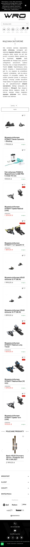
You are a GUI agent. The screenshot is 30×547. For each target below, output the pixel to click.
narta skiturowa (8, 50)
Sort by (13, 105)
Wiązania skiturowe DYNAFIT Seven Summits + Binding (14, 139)
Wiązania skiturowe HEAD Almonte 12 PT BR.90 (15, 279)
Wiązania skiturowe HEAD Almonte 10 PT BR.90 (15, 311)
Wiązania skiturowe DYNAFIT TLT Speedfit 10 (14, 244)
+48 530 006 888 (15, 527)
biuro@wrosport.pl (15, 534)
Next (28, 450)
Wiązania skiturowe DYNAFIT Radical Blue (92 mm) (15, 381)
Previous (2, 450)
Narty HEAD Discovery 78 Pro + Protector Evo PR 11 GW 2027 (15, 458)
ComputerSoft (19, 543)
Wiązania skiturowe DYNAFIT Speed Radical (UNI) (14, 209)
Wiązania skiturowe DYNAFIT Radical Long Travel (13, 345)
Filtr (15, 109)
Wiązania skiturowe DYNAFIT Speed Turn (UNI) (13, 418)
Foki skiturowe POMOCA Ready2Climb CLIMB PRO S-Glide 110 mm (14, 174)
